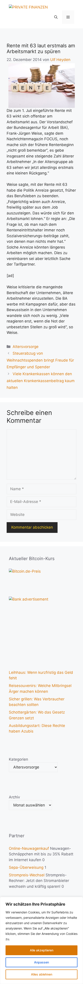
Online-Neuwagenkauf (29, 848)
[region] (41, 940)
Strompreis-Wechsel (26, 875)
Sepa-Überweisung (26, 867)
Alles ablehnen (41, 974)
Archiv (14, 797)
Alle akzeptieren (41, 950)
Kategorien (18, 759)
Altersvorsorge (26, 346)
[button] (56, 17)
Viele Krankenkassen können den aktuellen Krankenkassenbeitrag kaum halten (41, 381)
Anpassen (41, 962)
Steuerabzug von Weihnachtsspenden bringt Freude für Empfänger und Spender (40, 360)
